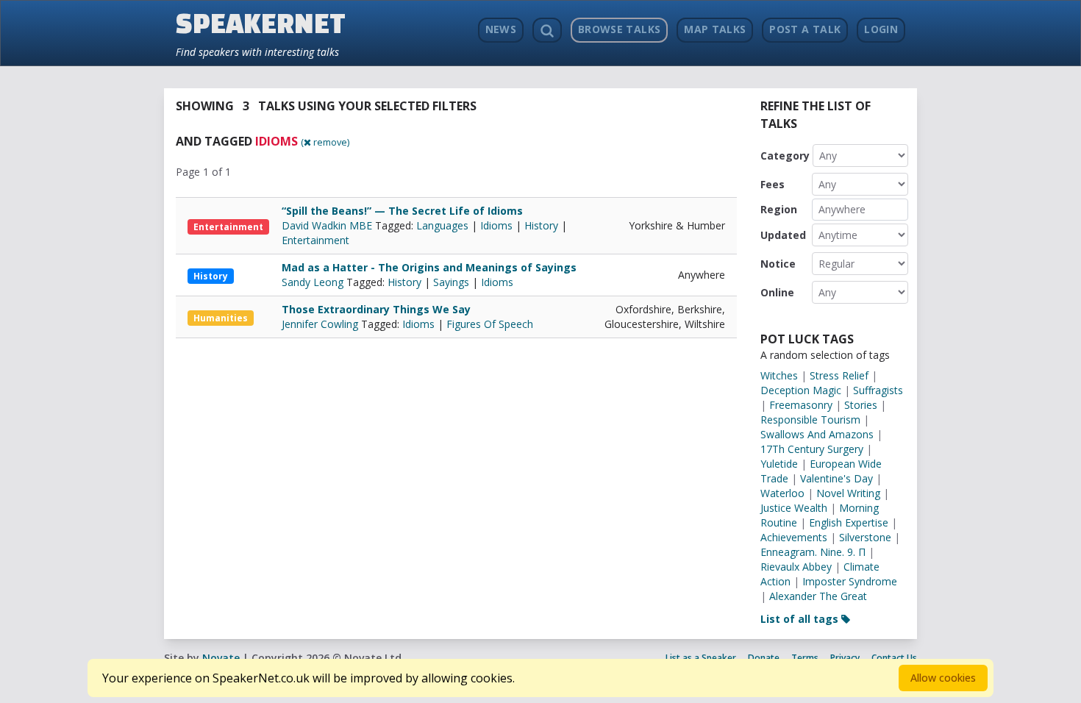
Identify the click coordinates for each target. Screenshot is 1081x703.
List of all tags (800, 619)
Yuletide (779, 464)
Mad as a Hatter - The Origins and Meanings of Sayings (429, 267)
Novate (221, 658)
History (541, 225)
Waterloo (782, 493)
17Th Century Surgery (811, 449)
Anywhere (842, 209)
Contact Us (894, 658)
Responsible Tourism (810, 420)
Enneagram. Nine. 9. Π (813, 552)
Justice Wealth (793, 508)
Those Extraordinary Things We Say (376, 309)
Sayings (451, 282)
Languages (442, 225)
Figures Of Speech (489, 324)
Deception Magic (800, 390)
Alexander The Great (818, 596)
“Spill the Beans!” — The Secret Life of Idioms (402, 211)
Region (778, 209)
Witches (779, 375)
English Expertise (848, 522)
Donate (763, 658)
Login (881, 29)
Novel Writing (848, 493)
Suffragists (878, 390)
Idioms (496, 225)
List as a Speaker (701, 658)
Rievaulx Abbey (796, 567)
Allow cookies (943, 678)
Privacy (845, 658)
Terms (804, 658)
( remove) (325, 142)
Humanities (220, 318)
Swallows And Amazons (817, 434)
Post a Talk (805, 29)
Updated (783, 235)
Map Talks (715, 29)
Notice (778, 264)
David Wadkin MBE (328, 225)
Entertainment (228, 227)
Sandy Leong (314, 282)
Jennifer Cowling (321, 324)
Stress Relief (839, 375)
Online (777, 292)
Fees (772, 184)
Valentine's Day (836, 478)
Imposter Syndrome (849, 581)
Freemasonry (800, 405)
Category (785, 156)
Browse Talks (619, 29)
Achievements (793, 537)
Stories (860, 405)
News (500, 29)
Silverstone (865, 537)
